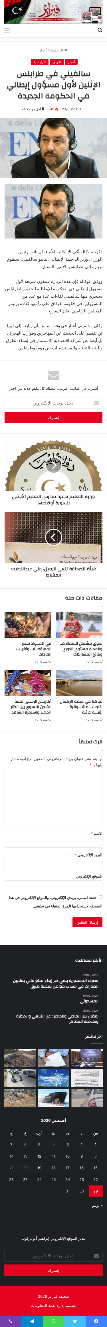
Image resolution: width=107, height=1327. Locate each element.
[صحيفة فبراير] (53, 12)
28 (11, 1179)
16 (82, 1168)
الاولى (57, 62)
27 (25, 1179)
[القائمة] (7, 30)
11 (53, 1156)
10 (68, 1156)
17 (67, 1168)
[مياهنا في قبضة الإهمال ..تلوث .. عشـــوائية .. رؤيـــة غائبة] (79, 683)
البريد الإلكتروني (88, 855)
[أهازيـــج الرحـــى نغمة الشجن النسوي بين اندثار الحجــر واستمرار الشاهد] (28, 683)
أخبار (43, 50)
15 (96, 1168)
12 (39, 1156)
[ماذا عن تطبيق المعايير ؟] (87, 1078)
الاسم (96, 833)
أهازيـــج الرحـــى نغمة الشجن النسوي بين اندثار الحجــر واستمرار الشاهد (31, 707)
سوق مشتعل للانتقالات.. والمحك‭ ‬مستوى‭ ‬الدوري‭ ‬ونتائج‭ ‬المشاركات (81, 649)
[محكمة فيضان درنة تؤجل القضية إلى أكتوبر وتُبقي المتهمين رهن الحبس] (20, 1098)
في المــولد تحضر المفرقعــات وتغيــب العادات (33, 649)
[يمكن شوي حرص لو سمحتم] (87, 1098)
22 (95, 1179)
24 (67, 1179)
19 (39, 1168)
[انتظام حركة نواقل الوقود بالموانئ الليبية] (53, 1098)
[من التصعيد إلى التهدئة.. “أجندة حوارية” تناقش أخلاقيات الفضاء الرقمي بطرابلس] (87, 1058)
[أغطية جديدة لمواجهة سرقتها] (20, 1078)
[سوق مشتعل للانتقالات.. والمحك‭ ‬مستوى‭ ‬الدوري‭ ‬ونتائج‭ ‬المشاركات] (79, 625)
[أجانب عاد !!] (20, 1058)
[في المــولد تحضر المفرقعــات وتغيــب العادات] (28, 625)
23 (81, 1179)
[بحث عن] (100, 30)
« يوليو (97, 1205)
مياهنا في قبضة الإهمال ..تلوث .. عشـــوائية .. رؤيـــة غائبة (81, 707)
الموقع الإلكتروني (89, 876)
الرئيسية (57, 50)
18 (54, 1168)
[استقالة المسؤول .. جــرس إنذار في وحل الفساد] (53, 1058)
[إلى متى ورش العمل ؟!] (53, 1078)
